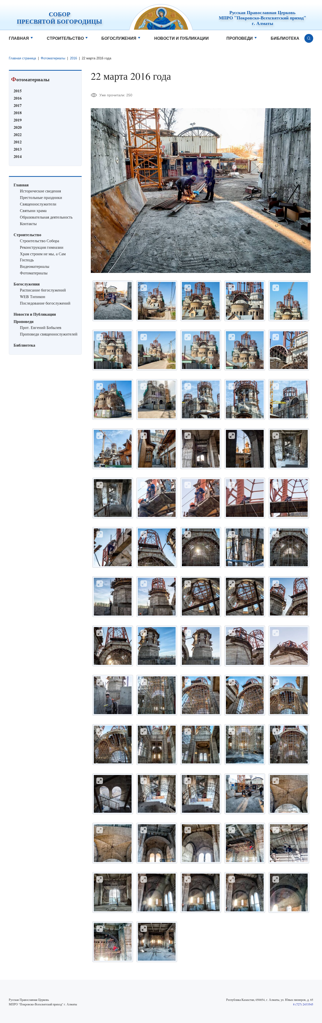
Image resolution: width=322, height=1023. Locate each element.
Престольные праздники (41, 197)
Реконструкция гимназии (41, 247)
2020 (18, 127)
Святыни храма (33, 210)
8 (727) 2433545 (303, 1004)
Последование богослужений (45, 303)
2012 (18, 142)
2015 (18, 91)
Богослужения (118, 38)
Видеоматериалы (34, 266)
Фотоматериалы (53, 58)
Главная (19, 38)
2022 (18, 134)
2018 (18, 112)
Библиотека (285, 38)
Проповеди (239, 38)
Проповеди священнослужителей (48, 334)
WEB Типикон (32, 296)
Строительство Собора (39, 240)
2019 (18, 120)
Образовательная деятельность (46, 217)
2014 (18, 156)
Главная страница (22, 58)
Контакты (28, 223)
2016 (73, 58)
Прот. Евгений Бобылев (40, 327)
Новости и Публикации (181, 38)
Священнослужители (38, 204)
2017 (18, 105)
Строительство (65, 38)
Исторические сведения (40, 190)
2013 (18, 149)
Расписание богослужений (43, 290)
